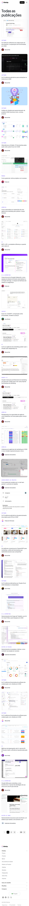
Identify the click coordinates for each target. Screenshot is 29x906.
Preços (3, 853)
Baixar (3, 858)
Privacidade (12, 905)
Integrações (5, 872)
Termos (19, 905)
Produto (4, 856)
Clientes (4, 867)
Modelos (4, 870)
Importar (4, 878)
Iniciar (22, 2)
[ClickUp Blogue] (5, 2)
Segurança (4, 905)
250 (21, 832)
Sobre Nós (4, 875)
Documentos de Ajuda (7, 861)
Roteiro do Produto (6, 864)
